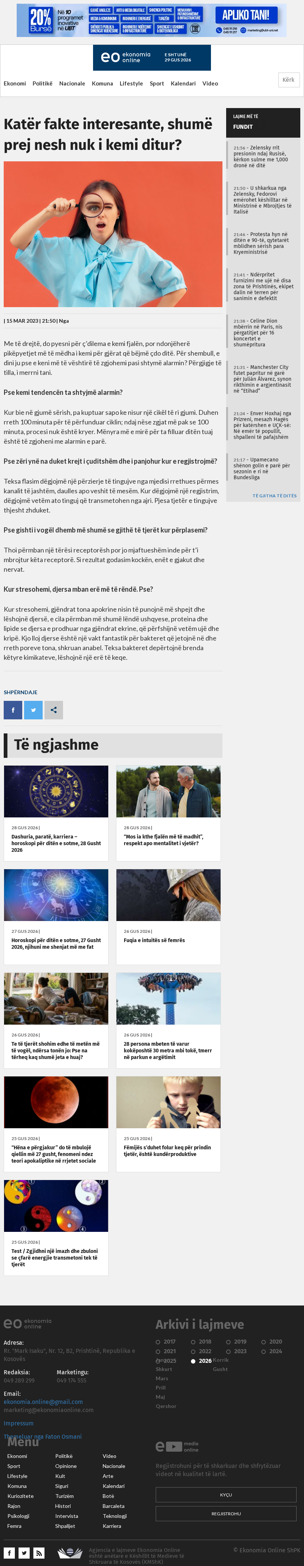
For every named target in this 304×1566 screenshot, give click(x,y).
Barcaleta (114, 1506)
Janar (162, 1359)
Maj (160, 1396)
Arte (108, 1476)
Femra (14, 1526)
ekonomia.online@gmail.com (43, 1402)
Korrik (221, 1359)
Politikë (43, 83)
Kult (60, 1476)
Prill (161, 1387)
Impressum (19, 1423)
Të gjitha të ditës (274, 496)
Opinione (66, 1466)
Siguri (61, 1486)
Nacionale (72, 83)
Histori (63, 1506)
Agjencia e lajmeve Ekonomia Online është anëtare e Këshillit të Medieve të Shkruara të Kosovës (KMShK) (136, 1556)
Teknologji (115, 1516)
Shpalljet (65, 1526)
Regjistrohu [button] (226, 1513)
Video (210, 83)
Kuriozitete (20, 1496)
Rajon (13, 1506)
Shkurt (164, 1369)
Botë (108, 1496)
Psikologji (18, 1516)
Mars (162, 1378)
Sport (157, 83)
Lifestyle (131, 83)
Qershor (166, 1406)
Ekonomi (15, 83)
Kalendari (183, 83)
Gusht (220, 1369)
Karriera (112, 1526)
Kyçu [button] (226, 1495)
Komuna (102, 83)
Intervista (66, 1516)
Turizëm (64, 1496)
